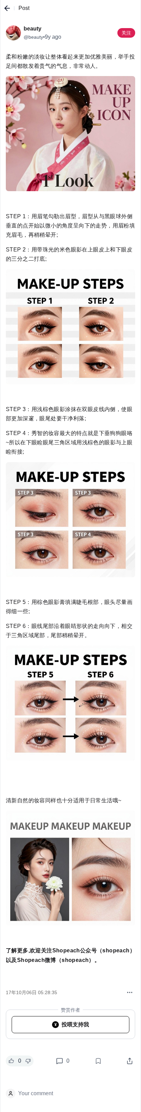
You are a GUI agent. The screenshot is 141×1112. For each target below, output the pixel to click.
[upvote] (11, 1060)
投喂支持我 (71, 1024)
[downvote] (28, 1060)
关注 (126, 33)
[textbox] (70, 515)
